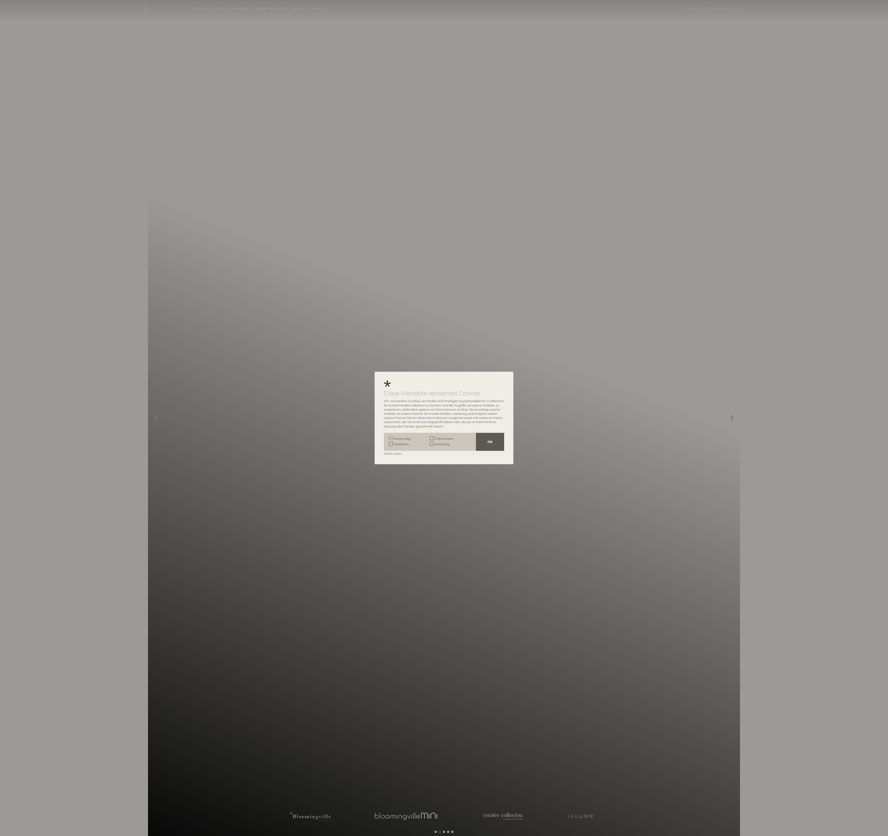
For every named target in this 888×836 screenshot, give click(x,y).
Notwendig (402, 438)
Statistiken (401, 444)
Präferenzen (444, 438)
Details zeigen (393, 453)
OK (490, 442)
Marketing (442, 444)
